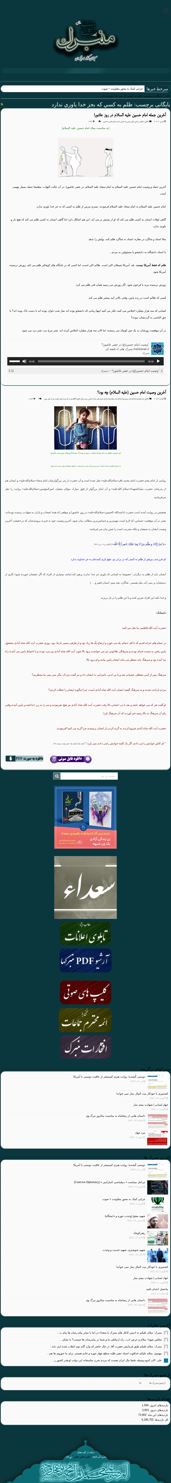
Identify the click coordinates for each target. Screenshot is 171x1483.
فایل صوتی (130, 122)
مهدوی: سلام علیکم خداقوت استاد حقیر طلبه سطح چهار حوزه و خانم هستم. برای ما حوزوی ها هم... (104, 1353)
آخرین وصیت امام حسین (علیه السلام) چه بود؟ (131, 392)
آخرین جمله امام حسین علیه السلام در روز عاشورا (130, 115)
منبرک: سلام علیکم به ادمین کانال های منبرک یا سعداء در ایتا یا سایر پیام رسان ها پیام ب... (109, 1332)
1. (132, 370)
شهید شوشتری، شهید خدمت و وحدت (124, 1249)
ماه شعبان (123, 122)
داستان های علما (98, 399)
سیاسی (137, 122)
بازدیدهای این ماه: (157, 1414)
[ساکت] (24, 361)
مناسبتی (105, 122)
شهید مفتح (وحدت (133, 88)
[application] (85, 361)
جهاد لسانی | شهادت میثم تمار (150, 1104)
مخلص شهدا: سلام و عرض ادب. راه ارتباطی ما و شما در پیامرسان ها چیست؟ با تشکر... (111, 1339)
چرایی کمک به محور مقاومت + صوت (123, 1199)
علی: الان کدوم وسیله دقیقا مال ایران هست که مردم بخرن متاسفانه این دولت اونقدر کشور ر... (107, 1360)
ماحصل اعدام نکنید (157, 1289)
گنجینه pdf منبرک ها (73, 399)
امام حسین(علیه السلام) (124, 399)
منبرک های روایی (49, 399)
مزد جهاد (140, 1132)
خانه (167, 95)
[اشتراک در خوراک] (2, 104)
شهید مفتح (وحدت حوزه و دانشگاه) (125, 1216)
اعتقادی (142, 122)
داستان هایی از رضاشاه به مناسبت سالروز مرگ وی (115, 1115)
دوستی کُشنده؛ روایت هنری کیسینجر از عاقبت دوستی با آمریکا (109, 1076)
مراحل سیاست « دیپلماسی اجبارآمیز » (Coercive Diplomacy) (109, 1182)
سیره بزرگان (84, 399)
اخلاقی (147, 122)
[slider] (15, 361)
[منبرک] (85, 40)
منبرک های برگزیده (60, 399)
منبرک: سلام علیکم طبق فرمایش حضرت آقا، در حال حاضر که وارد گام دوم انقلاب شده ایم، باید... (105, 1346)
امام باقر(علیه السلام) (138, 399)
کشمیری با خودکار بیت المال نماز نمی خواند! (142, 1093)
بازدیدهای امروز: (158, 1405)
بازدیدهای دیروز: (158, 1410)
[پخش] (158, 361)
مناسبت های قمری (114, 122)
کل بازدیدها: (160, 1419)
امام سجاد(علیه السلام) (110, 399)
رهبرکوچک (139, 1233)
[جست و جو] (56, 776)
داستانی (90, 399)
